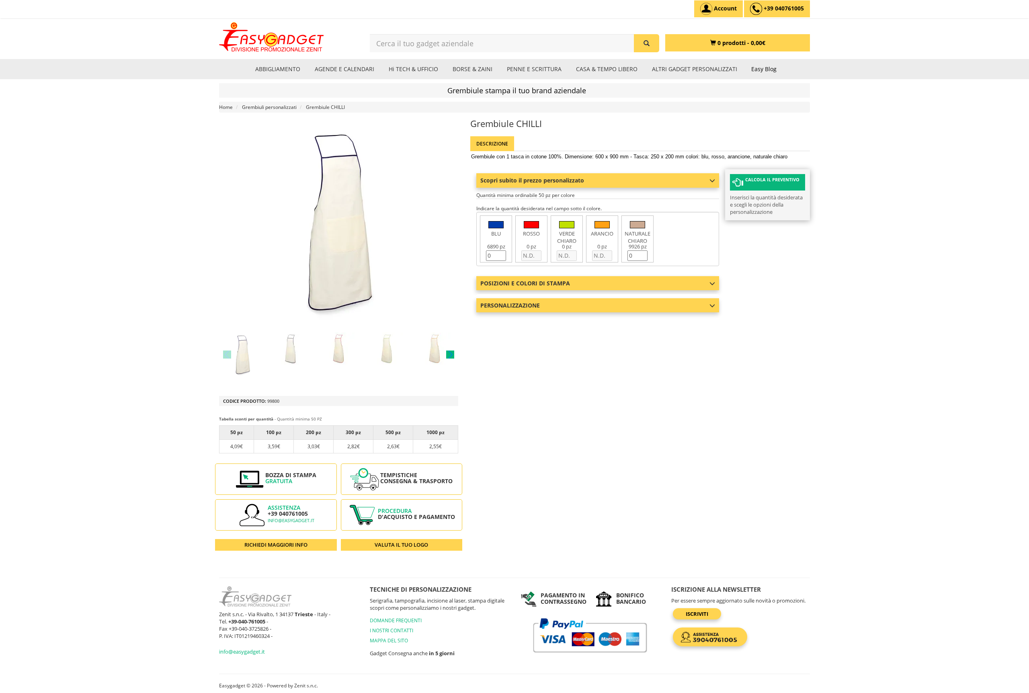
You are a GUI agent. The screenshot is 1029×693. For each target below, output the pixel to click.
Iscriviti (697, 613)
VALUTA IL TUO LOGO (401, 544)
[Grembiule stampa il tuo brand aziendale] (242, 354)
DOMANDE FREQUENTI (396, 620)
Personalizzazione (510, 305)
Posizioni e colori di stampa (525, 283)
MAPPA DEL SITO (389, 640)
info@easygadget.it (291, 520)
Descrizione (492, 143)
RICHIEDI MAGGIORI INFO (275, 544)
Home (226, 107)
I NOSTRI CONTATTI (391, 630)
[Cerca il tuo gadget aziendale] (646, 43)
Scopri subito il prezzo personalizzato (532, 180)
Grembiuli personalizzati (269, 107)
